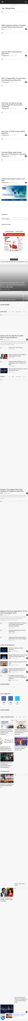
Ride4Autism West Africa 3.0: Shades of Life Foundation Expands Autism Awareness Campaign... (18, 624)
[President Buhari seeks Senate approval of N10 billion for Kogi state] (14, 144)
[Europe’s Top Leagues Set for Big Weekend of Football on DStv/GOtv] (14, 433)
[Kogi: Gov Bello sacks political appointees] (14, 41)
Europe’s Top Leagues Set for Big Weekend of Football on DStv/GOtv (12, 490)
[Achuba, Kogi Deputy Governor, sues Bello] (14, 168)
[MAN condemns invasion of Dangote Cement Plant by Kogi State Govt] (14, 17)
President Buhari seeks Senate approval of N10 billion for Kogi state (13, 153)
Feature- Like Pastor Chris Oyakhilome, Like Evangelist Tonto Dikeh (6, 899)
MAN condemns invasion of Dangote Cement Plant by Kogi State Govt (13, 26)
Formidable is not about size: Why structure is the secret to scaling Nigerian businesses (18, 677)
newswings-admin (5, 55)
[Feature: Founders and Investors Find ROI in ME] (4, 663)
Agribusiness (18, 311)
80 (25, 156)
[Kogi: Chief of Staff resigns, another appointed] (14, 121)
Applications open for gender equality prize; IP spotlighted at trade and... (6, 748)
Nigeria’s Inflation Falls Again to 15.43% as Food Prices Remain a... (6, 1016)
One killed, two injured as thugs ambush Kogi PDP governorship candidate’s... (11, 105)
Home (2, 6)
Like (4, 696)
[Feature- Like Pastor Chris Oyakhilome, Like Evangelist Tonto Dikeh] (4, 356)
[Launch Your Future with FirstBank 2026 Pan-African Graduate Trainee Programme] (6, 723)
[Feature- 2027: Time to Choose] (21, 828)
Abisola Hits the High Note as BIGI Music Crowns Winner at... (11, 336)
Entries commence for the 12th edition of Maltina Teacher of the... (20, 748)
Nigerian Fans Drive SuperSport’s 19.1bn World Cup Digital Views (13, 612)
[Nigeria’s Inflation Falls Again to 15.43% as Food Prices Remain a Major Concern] (4, 370)
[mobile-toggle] (2, 2)
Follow (10, 696)
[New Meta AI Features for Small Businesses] (4, 649)
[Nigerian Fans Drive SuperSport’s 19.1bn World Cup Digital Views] (14, 555)
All (9, 311)
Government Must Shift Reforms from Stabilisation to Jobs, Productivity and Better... (17, 363)
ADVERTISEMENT (5, 304)
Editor (2, 29)
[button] (26, 2)
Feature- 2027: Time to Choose (16, 347)
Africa (13, 311)
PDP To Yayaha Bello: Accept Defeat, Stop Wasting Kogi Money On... (13, 79)
